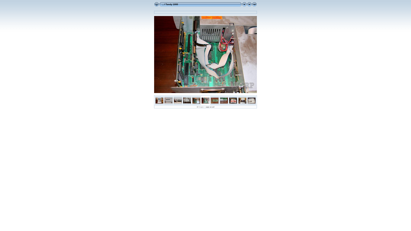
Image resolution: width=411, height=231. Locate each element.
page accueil (210, 107)
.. (163, 4)
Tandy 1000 (172, 4)
